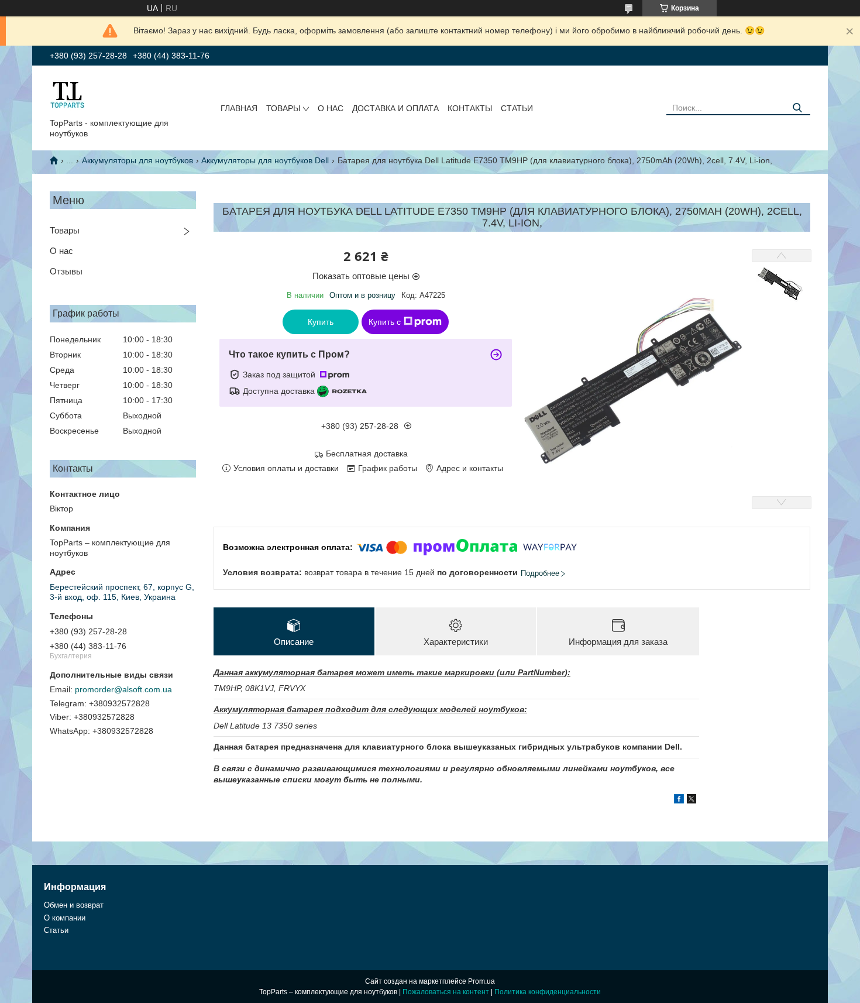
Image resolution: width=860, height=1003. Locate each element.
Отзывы (66, 271)
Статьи (517, 108)
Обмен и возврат (74, 905)
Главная (239, 108)
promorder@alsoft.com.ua (123, 689)
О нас (330, 108)
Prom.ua (481, 981)
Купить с (385, 322)
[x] (691, 800)
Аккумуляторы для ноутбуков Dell (265, 160)
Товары (283, 108)
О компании (64, 917)
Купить (320, 322)
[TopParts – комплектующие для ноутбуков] (67, 94)
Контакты (470, 108)
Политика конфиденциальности (547, 992)
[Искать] (797, 108)
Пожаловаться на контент (446, 992)
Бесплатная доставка (367, 453)
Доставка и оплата (395, 108)
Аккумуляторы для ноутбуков (137, 160)
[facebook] (679, 800)
